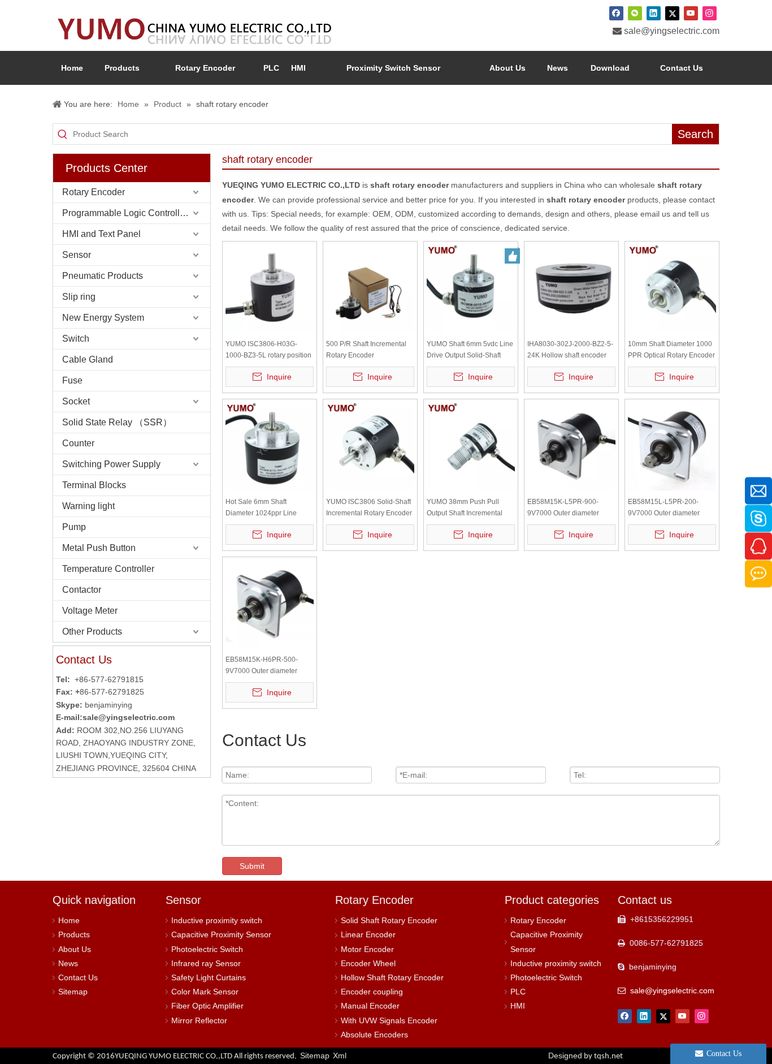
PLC (518, 991)
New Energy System (103, 317)
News (68, 963)
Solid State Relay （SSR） (117, 422)
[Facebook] (616, 13)
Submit (252, 866)
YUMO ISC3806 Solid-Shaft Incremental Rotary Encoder (369, 507)
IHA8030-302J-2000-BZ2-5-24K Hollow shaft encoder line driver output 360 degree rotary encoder (570, 350)
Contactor (81, 590)
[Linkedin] (654, 13)
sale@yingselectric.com (671, 31)
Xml (339, 1055)
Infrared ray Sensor (206, 963)
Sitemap (73, 991)
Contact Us (78, 977)
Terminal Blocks (94, 485)
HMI (517, 1005)
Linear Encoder (368, 934)
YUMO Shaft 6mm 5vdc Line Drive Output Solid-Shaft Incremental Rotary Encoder (470, 350)
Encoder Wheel (368, 963)
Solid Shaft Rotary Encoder (389, 920)
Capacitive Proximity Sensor (221, 934)
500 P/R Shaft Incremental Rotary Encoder (366, 349)
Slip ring (79, 296)
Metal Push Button (99, 548)
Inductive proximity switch (216, 920)
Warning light (88, 506)
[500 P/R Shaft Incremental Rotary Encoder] (370, 288)
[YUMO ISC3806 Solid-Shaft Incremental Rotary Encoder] (370, 446)
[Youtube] (691, 13)
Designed (585, 1055)
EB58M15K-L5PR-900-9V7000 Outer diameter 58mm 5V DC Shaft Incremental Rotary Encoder (570, 508)
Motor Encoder (367, 949)
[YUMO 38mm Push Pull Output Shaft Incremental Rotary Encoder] (471, 446)
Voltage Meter (90, 610)
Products (74, 934)
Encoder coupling (372, 991)
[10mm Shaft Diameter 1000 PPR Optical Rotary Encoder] (672, 288)
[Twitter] (672, 13)
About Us (74, 949)
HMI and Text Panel (101, 234)
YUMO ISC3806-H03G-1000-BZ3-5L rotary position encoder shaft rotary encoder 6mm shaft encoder (269, 350)
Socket (76, 401)
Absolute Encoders (374, 1034)
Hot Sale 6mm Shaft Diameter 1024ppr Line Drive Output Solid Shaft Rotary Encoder (262, 508)
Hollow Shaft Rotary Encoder (392, 977)
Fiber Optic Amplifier (207, 1005)
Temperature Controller (108, 569)
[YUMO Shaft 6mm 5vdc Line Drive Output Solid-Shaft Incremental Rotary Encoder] (471, 288)
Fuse (72, 380)
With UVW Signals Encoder (389, 1020)
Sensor (76, 255)
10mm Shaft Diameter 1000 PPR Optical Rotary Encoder (671, 349)
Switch (75, 338)
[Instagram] (709, 13)
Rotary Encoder (93, 192)
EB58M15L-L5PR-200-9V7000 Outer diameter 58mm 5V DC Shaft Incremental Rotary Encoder (671, 508)
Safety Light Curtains (208, 977)
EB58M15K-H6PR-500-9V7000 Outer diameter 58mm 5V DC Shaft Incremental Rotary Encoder (268, 666)
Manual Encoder (370, 1005)
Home (69, 920)
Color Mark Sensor (204, 991)
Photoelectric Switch (207, 949)
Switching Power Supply (111, 464)
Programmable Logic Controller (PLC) (136, 213)
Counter (78, 443)
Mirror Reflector (199, 1020)
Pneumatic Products (102, 276)
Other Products (92, 631)
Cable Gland (87, 359)
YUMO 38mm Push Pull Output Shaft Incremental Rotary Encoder (464, 508)
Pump (74, 527)
